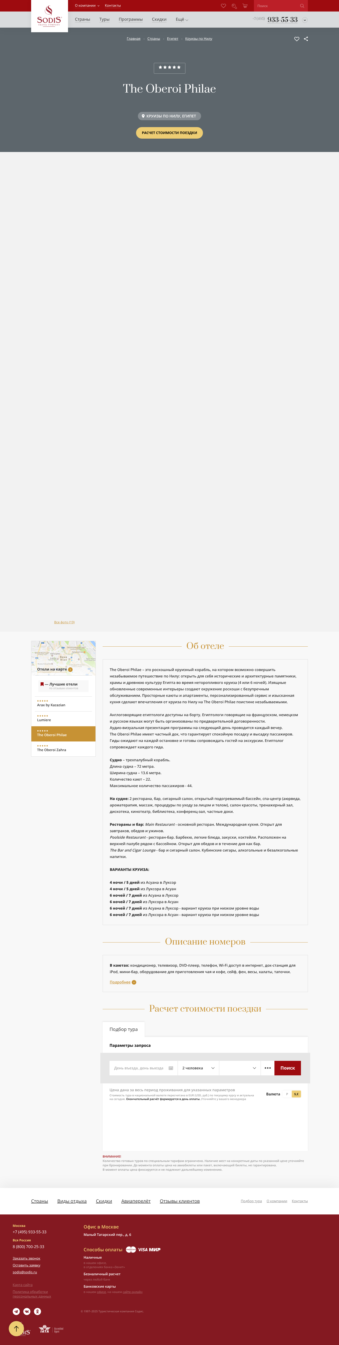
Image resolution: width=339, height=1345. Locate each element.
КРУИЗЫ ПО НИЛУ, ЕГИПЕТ (171, 116)
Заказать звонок (26, 1258)
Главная (133, 38)
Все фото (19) (64, 622)
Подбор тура (251, 1201)
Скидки (104, 1201)
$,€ (296, 1094)
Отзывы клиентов (180, 1201)
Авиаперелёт (136, 1201)
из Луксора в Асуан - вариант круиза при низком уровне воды (184, 914)
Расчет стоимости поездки (169, 133)
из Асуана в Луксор (143, 882)
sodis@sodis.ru (25, 1272)
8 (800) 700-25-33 (28, 1246)
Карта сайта (23, 1285)
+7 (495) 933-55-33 (29, 1231)
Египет (172, 38)
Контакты (300, 1201)
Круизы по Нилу (198, 38)
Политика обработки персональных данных (32, 1294)
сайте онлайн (133, 1292)
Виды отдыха (72, 1201)
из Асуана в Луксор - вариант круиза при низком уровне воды (184, 908)
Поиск (287, 1068)
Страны (153, 38)
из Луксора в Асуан (143, 888)
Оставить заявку (26, 1265)
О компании (85, 5)
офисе (101, 1292)
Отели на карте (52, 669)
